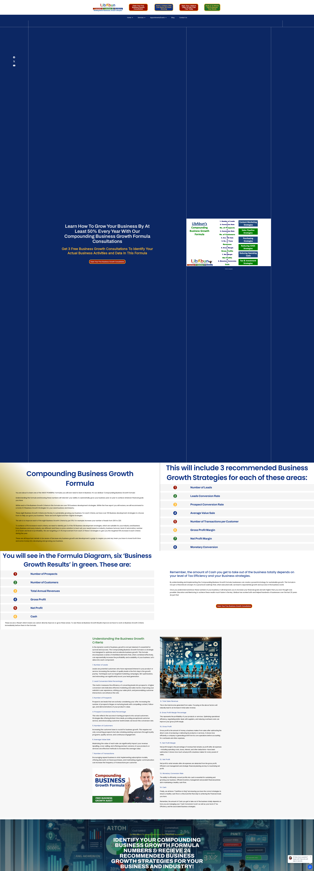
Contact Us (183, 17)
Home (129, 17)
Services (141, 17)
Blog (172, 17)
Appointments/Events (157, 17)
